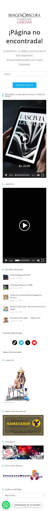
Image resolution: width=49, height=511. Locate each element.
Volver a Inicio (24, 85)
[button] (24, 138)
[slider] (22, 175)
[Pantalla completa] (42, 175)
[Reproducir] (6, 175)
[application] (24, 139)
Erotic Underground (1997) (20, 275)
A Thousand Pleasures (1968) (21, 285)
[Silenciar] (38, 175)
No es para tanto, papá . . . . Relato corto (25, 318)
